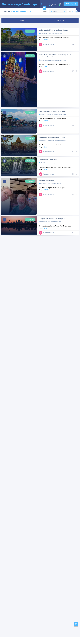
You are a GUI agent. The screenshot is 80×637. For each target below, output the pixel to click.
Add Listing (70, 4)
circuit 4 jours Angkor (47, 180)
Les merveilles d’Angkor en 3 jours (52, 111)
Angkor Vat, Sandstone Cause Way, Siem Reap (53, 114)
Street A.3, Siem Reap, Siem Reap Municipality (53, 60)
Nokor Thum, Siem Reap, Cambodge (50, 183)
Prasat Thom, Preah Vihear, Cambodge (51, 33)
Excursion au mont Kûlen (48, 160)
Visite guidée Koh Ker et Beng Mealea (53, 30)
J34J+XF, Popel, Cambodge (48, 163)
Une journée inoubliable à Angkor (52, 218)
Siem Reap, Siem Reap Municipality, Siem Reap (53, 140)
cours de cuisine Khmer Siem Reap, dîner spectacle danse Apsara (55, 56)
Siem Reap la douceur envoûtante (52, 137)
